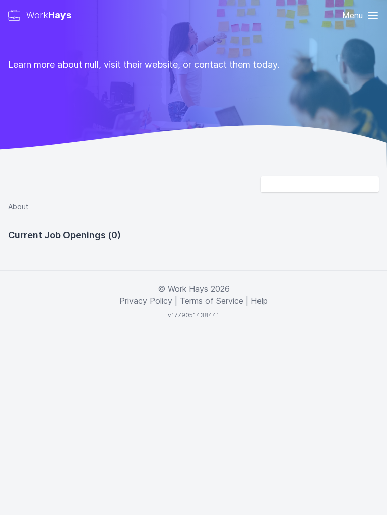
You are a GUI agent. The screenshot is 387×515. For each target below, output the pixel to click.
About (18, 206)
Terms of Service (211, 301)
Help (259, 301)
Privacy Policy (145, 301)
